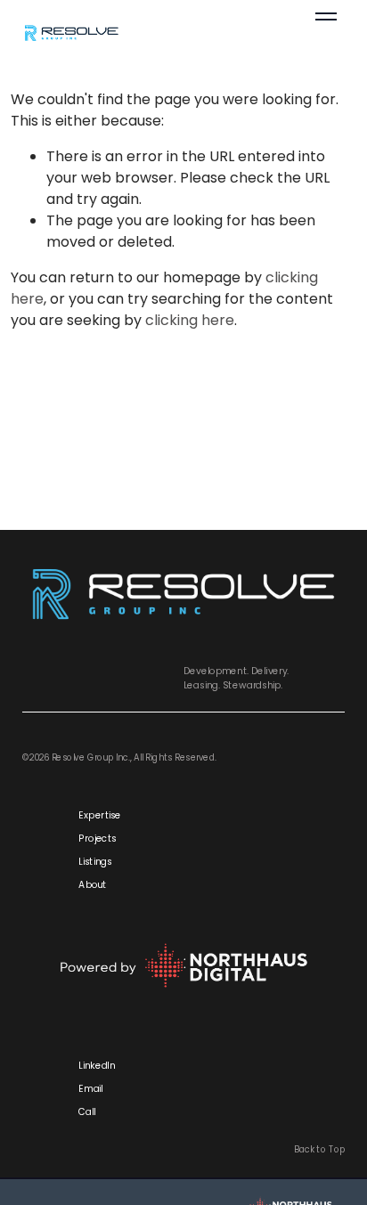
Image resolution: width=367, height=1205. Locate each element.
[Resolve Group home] (132, 32)
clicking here (189, 320)
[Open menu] (326, 32)
